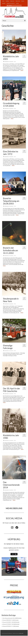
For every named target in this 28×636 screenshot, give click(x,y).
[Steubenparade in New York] (14, 283)
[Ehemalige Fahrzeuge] (14, 330)
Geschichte (11, 61)
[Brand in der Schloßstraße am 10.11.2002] (14, 232)
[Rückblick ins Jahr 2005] (14, 41)
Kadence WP (21, 633)
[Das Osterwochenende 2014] (14, 467)
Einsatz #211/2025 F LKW (8, 622)
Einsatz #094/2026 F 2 (7, 620)
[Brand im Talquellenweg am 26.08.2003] (14, 183)
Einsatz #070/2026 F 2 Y (8, 626)
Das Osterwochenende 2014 (9, 618)
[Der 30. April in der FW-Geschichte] (14, 373)
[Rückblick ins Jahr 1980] (14, 420)
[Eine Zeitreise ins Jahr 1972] (14, 136)
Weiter (22, 70)
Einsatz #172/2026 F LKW (8, 624)
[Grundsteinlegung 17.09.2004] (14, 88)
